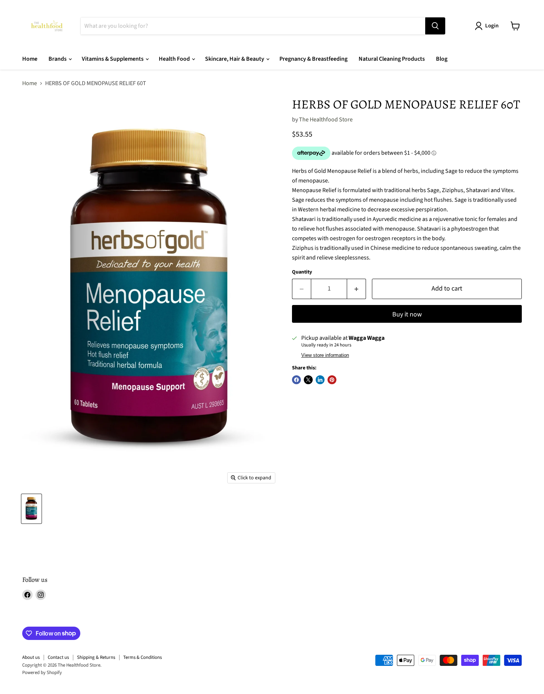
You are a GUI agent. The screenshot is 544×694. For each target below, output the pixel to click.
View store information (325, 355)
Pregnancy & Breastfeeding (313, 59)
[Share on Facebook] (296, 379)
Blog (441, 59)
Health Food (175, 59)
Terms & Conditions (142, 657)
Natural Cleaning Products (392, 59)
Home (29, 59)
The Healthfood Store (326, 119)
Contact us (58, 657)
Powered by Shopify (42, 672)
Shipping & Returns (96, 657)
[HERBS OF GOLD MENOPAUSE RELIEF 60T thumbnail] (31, 508)
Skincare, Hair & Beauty (235, 59)
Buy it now (407, 314)
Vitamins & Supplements (113, 59)
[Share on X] (308, 379)
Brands (58, 59)
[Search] (435, 25)
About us (31, 657)
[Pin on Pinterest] (332, 379)
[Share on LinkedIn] (320, 379)
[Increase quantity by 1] (356, 289)
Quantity (302, 272)
